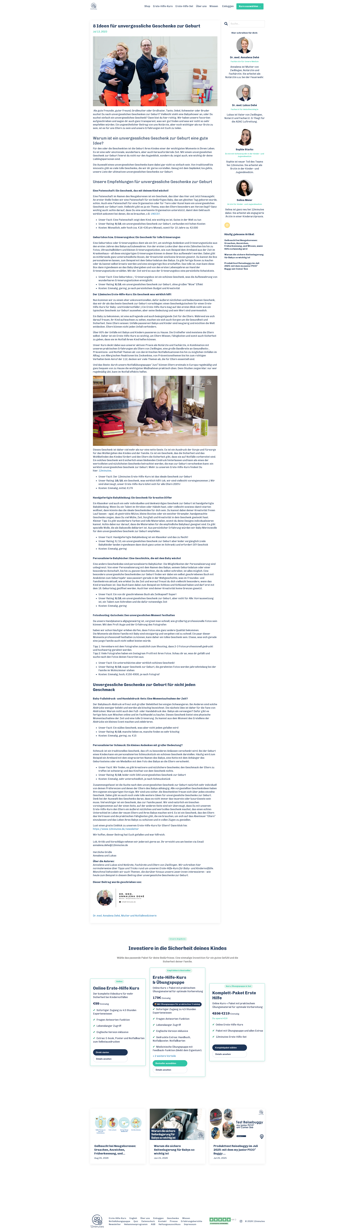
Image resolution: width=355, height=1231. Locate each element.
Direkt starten (102, 1052)
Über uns (201, 6)
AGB (153, 1224)
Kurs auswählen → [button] (250, 6)
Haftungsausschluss (170, 1224)
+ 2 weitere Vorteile (164, 1056)
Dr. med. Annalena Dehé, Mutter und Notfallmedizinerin (125, 915)
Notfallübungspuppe (119, 1221)
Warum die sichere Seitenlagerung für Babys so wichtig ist (244, 256)
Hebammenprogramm (136, 1224)
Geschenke (173, 1218)
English (133, 1218)
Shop (147, 6)
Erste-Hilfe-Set (184, 6)
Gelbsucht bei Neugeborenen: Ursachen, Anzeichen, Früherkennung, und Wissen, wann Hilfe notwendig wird (243, 244)
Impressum (190, 1224)
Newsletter (115, 1224)
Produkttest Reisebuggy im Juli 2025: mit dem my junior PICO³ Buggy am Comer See (241, 266)
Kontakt (162, 1221)
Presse (174, 1221)
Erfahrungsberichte (191, 1221)
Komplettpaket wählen (226, 1047)
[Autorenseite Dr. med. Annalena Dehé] (155, 898)
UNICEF (155, 213)
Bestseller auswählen (165, 1063)
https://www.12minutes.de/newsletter (116, 829)
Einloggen (228, 6)
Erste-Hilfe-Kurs (163, 6)
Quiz (136, 1221)
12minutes (105, 470)
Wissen (213, 6)
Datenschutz (148, 1221)
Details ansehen (103, 1059)
